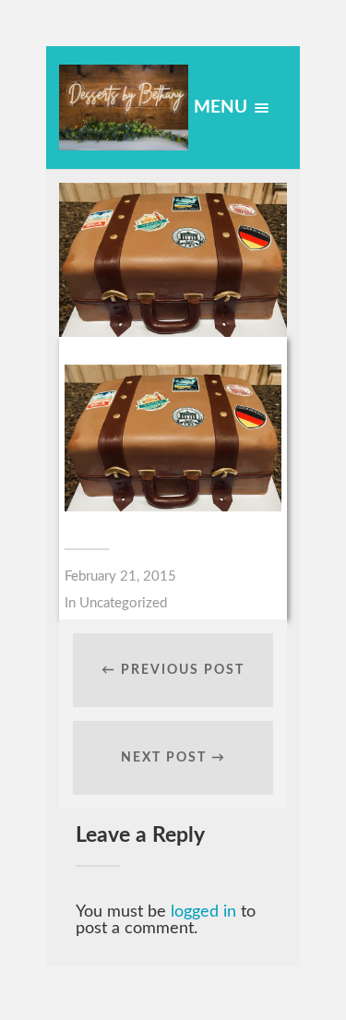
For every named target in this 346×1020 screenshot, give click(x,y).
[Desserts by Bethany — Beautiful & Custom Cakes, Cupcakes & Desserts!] (123, 107)
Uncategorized (123, 603)
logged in (203, 912)
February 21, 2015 (120, 576)
